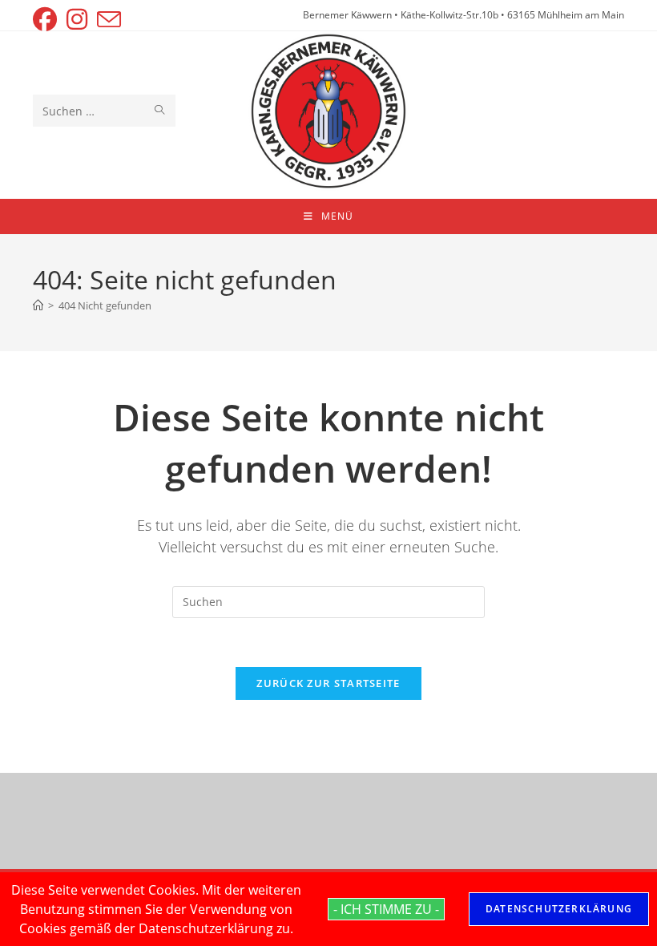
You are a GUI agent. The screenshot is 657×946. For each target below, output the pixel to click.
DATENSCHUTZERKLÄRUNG (559, 909)
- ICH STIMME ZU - (386, 909)
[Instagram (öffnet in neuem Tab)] (77, 19)
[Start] (38, 305)
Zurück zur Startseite (328, 683)
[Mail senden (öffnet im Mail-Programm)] (109, 19)
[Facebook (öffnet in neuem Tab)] (47, 19)
